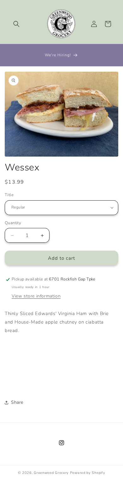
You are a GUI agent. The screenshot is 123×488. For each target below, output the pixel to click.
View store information (36, 296)
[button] (16, 24)
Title (9, 195)
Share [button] (17, 402)
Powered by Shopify (87, 472)
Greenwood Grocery (51, 472)
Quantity (13, 223)
